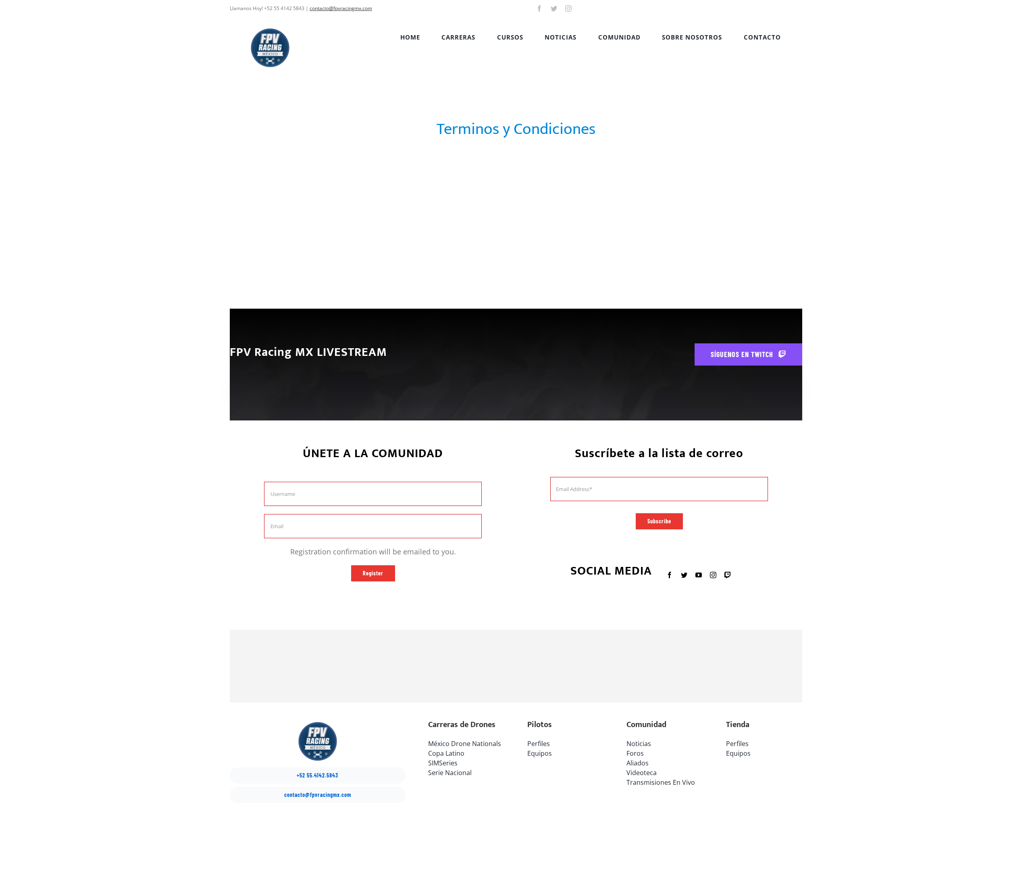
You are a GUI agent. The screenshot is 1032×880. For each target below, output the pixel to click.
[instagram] (568, 8)
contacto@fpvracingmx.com (341, 8)
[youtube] (698, 575)
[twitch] (727, 575)
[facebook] (539, 8)
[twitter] (554, 8)
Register (373, 573)
